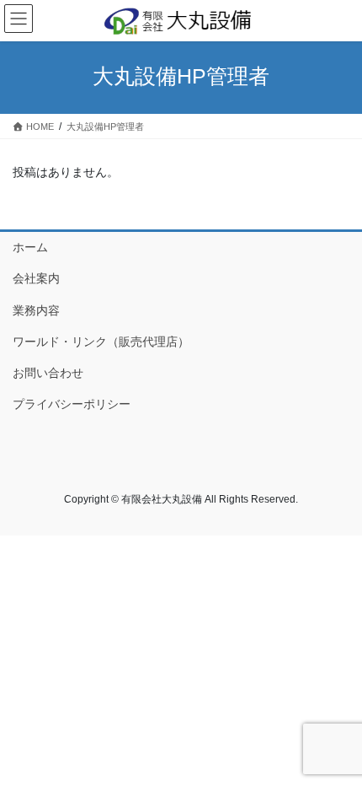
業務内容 (36, 310)
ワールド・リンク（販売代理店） (101, 341)
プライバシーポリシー (71, 404)
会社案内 (36, 278)
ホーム (30, 247)
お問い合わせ (48, 373)
